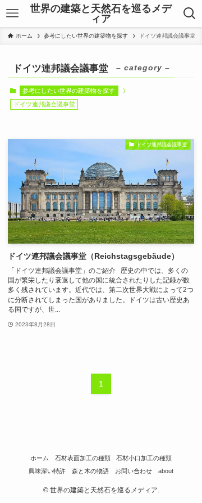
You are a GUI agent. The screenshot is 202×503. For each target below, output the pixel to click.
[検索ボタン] (190, 13)
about (165, 471)
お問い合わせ (133, 471)
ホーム (39, 458)
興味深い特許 (47, 471)
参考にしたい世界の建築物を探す (68, 90)
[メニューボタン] (12, 13)
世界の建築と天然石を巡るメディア (101, 13)
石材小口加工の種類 (144, 458)
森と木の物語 (90, 471)
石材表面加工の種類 (83, 458)
